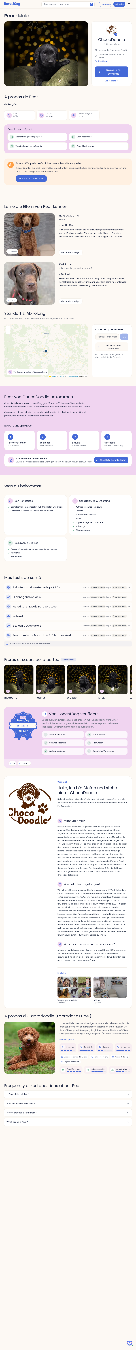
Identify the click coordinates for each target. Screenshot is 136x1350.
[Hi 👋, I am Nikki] (129, 1343)
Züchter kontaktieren (33, 178)
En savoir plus (66, 1039)
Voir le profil (110, 80)
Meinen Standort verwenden (113, 346)
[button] (46, 53)
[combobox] (68, 4)
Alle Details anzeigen (70, 252)
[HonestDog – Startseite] (12, 4)
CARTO (61, 376)
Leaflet (53, 376)
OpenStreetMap (72, 376)
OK (124, 336)
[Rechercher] (91, 4)
